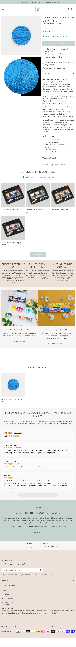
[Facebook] (2, 626)
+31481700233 (52, 547)
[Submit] (40, 570)
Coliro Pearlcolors (52, 24)
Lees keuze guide (20, 341)
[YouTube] (15, 626)
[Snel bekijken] (21, 204)
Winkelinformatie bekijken (54, 57)
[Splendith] (38, 9)
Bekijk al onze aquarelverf (56, 344)
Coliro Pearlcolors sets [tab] (28, 177)
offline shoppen (37, 611)
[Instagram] (11, 626)
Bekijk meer (38, 255)
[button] (72, 9)
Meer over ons (38, 532)
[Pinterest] (6, 626)
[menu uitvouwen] (2, 9)
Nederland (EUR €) (68, 626)
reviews (42, 275)
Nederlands (53, 626)
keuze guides (44, 271)
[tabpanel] (38, 220)
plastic (9, 278)
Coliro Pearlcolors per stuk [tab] (46, 177)
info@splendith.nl (32, 547)
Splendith (10, 631)
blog (32, 273)
